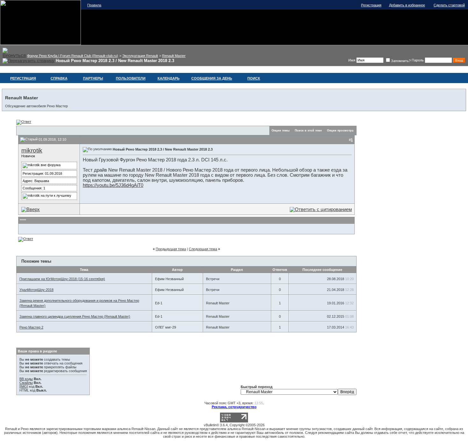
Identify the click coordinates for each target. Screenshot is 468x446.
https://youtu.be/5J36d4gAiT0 (113, 185)
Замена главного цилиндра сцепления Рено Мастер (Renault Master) (74, 316)
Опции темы (281, 130)
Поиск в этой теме (308, 130)
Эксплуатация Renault (140, 56)
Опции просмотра (340, 130)
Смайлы (26, 383)
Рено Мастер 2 (31, 327)
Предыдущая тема (171, 249)
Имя (351, 60)
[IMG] (23, 386)
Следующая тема (203, 249)
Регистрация (371, 5)
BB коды (26, 379)
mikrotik (31, 150)
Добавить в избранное (407, 5)
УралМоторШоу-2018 (36, 290)
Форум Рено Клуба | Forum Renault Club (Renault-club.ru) (72, 56)
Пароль (418, 60)
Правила (94, 5)
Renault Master (174, 56)
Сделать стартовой (449, 5)
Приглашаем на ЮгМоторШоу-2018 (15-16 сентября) (62, 279)
